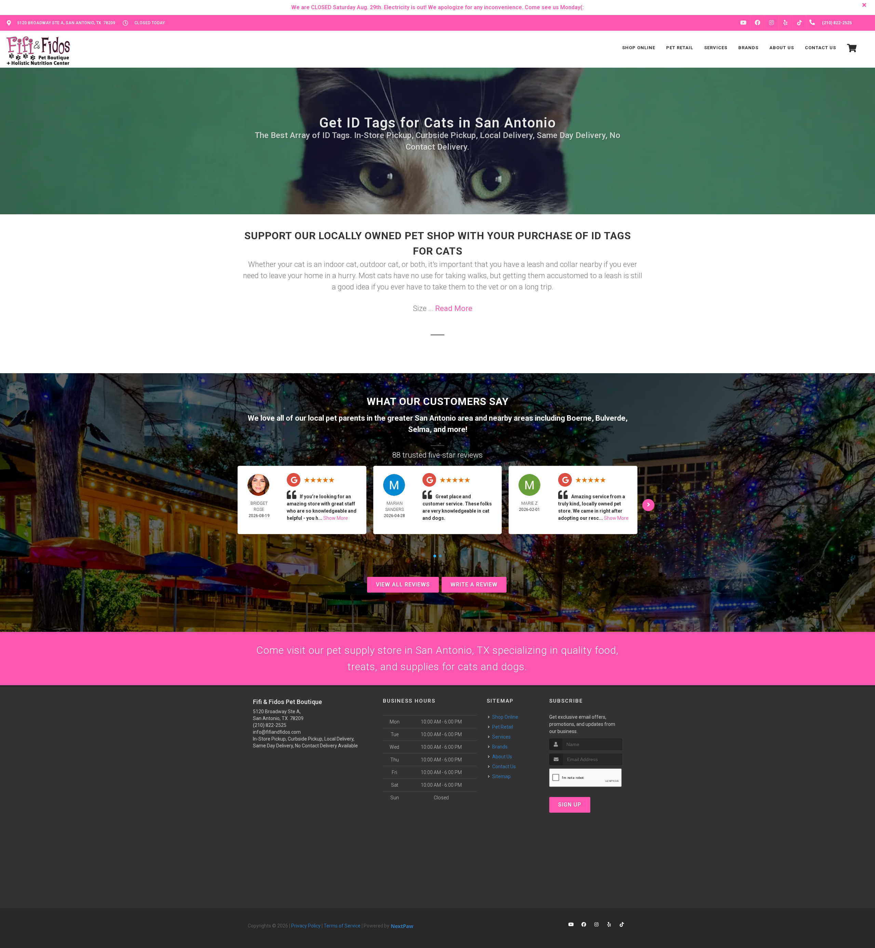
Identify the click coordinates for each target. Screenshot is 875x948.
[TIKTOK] (799, 23)
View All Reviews (403, 584)
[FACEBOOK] (757, 23)
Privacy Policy (306, 926)
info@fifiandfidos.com (277, 732)
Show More (335, 518)
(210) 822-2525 (269, 725)
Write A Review (474, 584)
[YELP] (785, 23)
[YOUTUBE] (743, 23)
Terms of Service (342, 926)
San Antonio (435, 418)
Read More (453, 308)
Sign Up (569, 804)
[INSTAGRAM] (771, 23)
